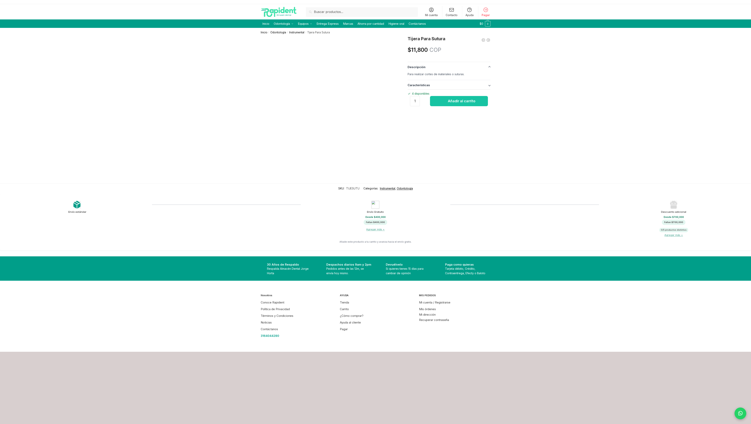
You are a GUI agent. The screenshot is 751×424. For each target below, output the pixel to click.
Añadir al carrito (461, 101)
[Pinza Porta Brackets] (488, 40)
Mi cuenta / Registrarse (434, 302)
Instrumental (296, 32)
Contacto (451, 15)
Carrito (344, 309)
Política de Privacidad (275, 309)
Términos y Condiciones (277, 316)
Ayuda (470, 15)
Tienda (344, 302)
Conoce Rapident (272, 302)
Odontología (278, 32)
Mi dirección (427, 314)
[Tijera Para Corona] (483, 40)
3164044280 (270, 336)
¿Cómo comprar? (351, 316)
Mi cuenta (431, 15)
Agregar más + (375, 229)
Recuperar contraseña (434, 320)
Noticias (266, 322)
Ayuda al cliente (350, 322)
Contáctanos (269, 329)
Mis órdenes (427, 309)
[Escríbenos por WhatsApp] (740, 413)
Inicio (264, 32)
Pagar (486, 15)
